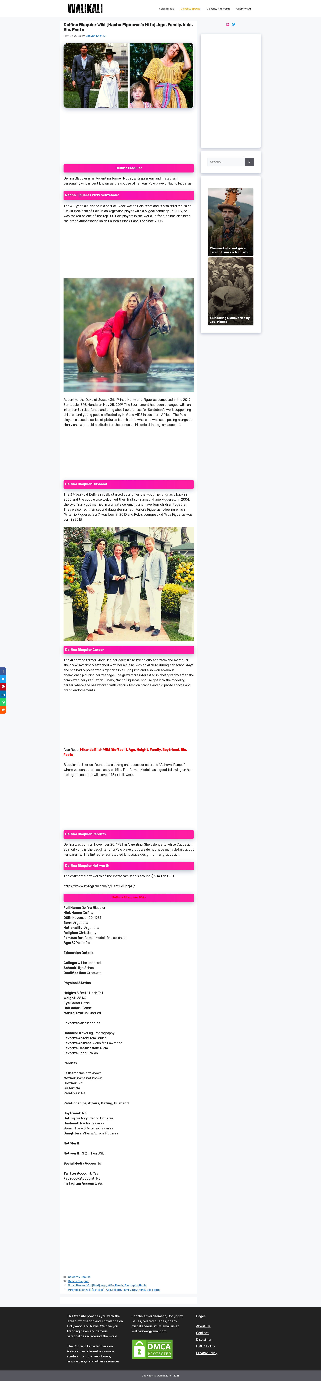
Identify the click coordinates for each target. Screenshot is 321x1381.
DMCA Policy (205, 1346)
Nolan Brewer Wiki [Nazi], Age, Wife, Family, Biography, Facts (107, 1285)
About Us (203, 1326)
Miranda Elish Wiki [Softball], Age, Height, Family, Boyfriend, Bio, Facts (114, 1289)
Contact (202, 1333)
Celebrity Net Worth (218, 8)
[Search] (249, 162)
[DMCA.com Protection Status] (152, 1358)
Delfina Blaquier (78, 1281)
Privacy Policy (206, 1353)
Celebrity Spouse (190, 8)
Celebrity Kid (243, 8)
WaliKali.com (76, 1351)
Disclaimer (204, 1340)
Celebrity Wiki (166, 8)
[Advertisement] (129, 138)
